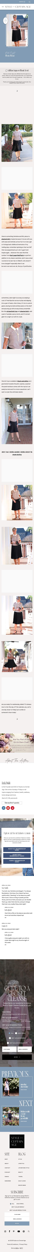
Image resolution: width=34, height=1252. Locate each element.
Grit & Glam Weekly (18, 1038)
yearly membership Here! (17, 861)
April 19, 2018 (9, 907)
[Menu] (3, 6)
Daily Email (22, 1033)
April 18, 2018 (6, 885)
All (12, 1033)
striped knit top (12, 311)
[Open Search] (29, 2)
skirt (3, 452)
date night (10, 53)
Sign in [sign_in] (21, 1)
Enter (16, 1057)
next (26, 1104)
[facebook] (9, 1231)
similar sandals (14, 452)
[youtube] (18, 1231)
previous (14, 1075)
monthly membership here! (17, 849)
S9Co (17, 1248)
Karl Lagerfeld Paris (17, 255)
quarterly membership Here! (17, 855)
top (7, 452)
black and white (22, 381)
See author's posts (12, 803)
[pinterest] (14, 1231)
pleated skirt (6, 239)
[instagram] (5, 1231)
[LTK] (24, 1231)
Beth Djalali (6, 783)
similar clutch (25, 452)
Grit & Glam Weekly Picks (18, 1043)
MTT (21, 1248)
